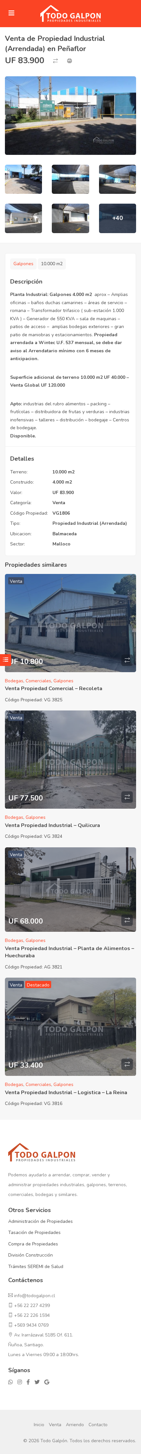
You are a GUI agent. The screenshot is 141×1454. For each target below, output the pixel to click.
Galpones (23, 264)
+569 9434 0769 (31, 1325)
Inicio (39, 1425)
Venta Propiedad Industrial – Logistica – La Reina (66, 1092)
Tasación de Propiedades (34, 1232)
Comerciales (38, 681)
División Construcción (30, 1255)
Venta (58, 503)
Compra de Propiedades (33, 1244)
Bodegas (14, 681)
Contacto (98, 1425)
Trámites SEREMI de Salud (35, 1266)
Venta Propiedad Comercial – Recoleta (53, 688)
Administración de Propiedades (40, 1221)
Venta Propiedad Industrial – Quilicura (52, 825)
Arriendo (75, 1425)
